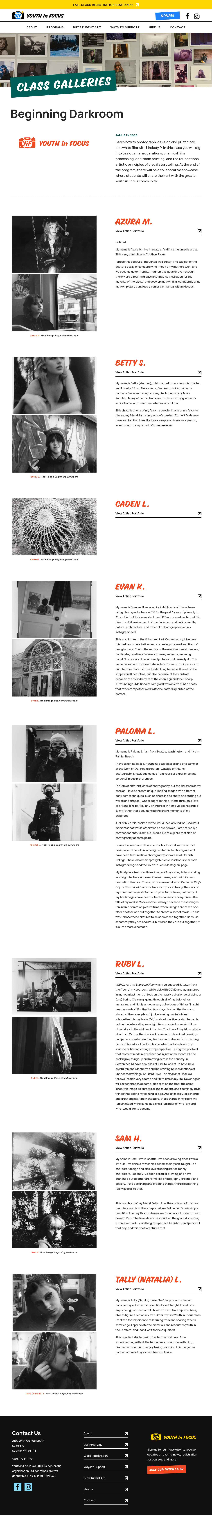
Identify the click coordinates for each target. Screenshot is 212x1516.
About (88, 1433)
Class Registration (96, 1456)
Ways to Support (94, 1467)
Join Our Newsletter (167, 1470)
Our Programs (93, 1444)
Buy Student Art (94, 1478)
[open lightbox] (54, 244)
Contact (178, 27)
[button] (32, 27)
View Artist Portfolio (129, 231)
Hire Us (88, 1489)
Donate (167, 16)
